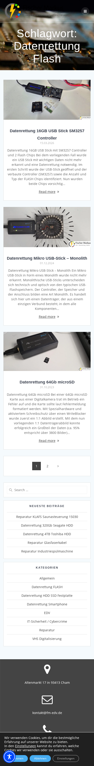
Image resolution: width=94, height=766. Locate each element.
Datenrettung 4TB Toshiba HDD (47, 534)
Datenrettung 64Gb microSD (47, 382)
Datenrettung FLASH (47, 587)
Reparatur (47, 630)
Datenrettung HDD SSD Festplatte (47, 595)
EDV (47, 613)
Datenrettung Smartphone (47, 604)
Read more (47, 191)
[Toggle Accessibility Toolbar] (9, 757)
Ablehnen (40, 758)
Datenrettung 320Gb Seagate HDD (47, 525)
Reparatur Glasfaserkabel (47, 542)
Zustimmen (16, 758)
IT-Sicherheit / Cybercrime (47, 621)
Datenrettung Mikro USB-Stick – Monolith (47, 258)
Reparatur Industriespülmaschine (47, 551)
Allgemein (47, 578)
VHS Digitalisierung (47, 639)
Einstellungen (25, 746)
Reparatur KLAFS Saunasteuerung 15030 (47, 517)
